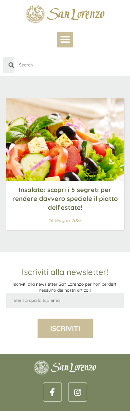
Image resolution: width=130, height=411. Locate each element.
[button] (65, 39)
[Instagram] (77, 392)
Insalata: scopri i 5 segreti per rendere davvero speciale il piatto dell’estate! (65, 198)
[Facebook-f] (52, 392)
